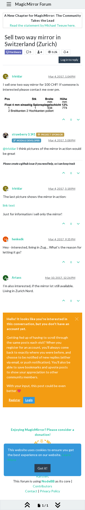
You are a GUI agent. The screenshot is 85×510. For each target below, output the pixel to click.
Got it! (42, 468)
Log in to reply (69, 59)
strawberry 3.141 (23, 134)
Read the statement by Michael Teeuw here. (42, 25)
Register (14, 400)
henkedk (18, 239)
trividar (17, 76)
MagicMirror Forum (33, 4)
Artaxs (16, 277)
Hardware (15, 52)
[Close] (76, 319)
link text (9, 205)
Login (29, 400)
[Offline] (7, 135)
